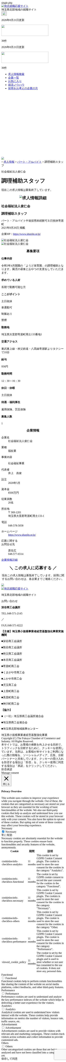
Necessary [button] (6, 828)
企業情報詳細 (9, 559)
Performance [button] (8, 990)
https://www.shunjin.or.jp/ (27, 234)
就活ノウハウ (16, 84)
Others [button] (4, 1043)
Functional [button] (7, 974)
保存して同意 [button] (9, 1058)
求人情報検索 (16, 74)
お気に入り (15, 81)
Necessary (10, 831)
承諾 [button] (9, 769)
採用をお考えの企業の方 (23, 88)
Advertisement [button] (9, 1024)
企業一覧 (13, 77)
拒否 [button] (4, 769)
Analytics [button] (6, 1005)
